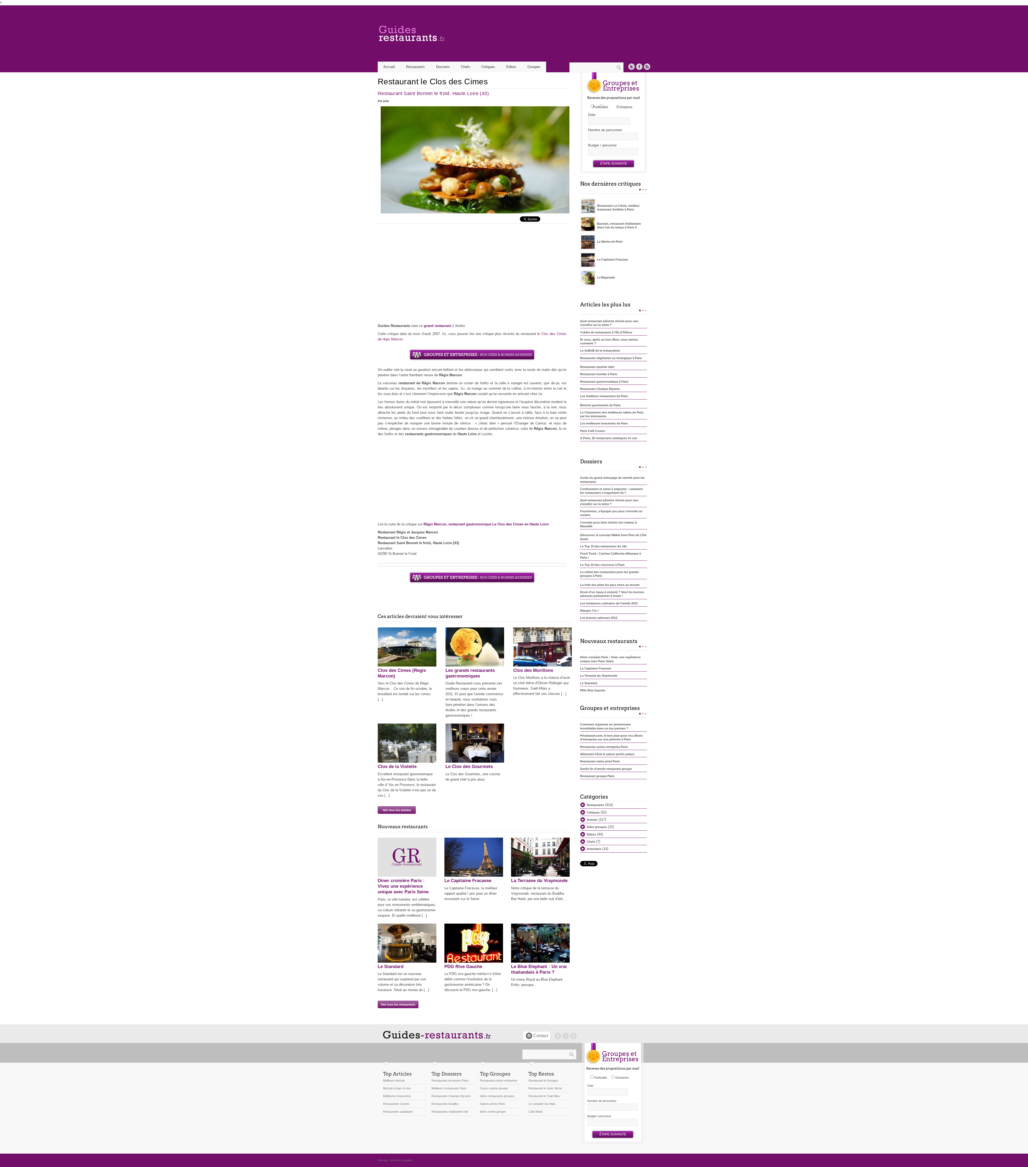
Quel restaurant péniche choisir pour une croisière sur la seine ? (609, 322)
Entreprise (624, 107)
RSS (647, 66)
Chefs (465, 67)
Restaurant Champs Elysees (600, 388)
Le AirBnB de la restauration (600, 350)
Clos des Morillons (533, 670)
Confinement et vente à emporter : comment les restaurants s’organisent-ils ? (611, 490)
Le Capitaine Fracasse (467, 880)
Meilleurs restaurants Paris (449, 1088)
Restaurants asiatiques (398, 1111)
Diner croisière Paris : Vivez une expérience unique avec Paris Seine (403, 886)
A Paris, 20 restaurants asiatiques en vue (608, 438)
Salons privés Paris (492, 1103)
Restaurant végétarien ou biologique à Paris (611, 358)
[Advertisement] (472, 274)
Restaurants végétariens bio (450, 1111)
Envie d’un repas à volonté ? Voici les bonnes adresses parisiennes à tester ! (612, 593)
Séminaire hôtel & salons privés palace (607, 754)
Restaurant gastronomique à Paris (604, 381)
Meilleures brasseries (397, 1096)
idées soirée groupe (493, 1111)
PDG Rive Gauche (463, 966)
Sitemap (383, 1160)
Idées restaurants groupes (497, 1096)
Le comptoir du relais (541, 1103)
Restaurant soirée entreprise (498, 1080)
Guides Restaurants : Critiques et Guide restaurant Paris (434, 33)
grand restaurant (437, 326)
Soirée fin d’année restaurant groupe (606, 768)
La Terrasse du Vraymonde (539, 880)
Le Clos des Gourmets (469, 766)
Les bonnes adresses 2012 (598, 617)
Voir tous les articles (397, 810)
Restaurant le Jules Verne (545, 1088)
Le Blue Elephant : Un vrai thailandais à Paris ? (539, 969)
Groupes (534, 67)
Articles (592, 819)
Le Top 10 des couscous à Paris (602, 564)
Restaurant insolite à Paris (598, 374)
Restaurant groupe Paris (597, 776)
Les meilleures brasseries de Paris (604, 423)
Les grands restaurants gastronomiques (470, 673)
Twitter (631, 66)
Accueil (389, 67)
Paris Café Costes (592, 430)
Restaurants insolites (445, 1103)
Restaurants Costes (396, 1103)
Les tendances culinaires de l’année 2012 (609, 603)
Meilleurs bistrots (394, 1080)
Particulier (600, 107)
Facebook (639, 66)
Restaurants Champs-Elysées (451, 1096)
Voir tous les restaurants (398, 1004)
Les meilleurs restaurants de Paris (604, 396)
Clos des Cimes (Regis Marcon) (402, 673)
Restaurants (595, 805)
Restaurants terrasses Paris (450, 1080)
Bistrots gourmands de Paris (600, 405)
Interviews (594, 848)
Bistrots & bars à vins (397, 1088)
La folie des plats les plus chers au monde (610, 584)
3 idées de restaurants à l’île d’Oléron (606, 332)
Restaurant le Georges (543, 1080)
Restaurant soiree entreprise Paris (604, 746)
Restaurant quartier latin (597, 366)
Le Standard (390, 966)
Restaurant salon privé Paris (600, 761)
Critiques (488, 67)
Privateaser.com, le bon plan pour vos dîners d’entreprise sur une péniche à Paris (611, 737)
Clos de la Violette (397, 766)
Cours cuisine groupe (494, 1088)
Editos (511, 67)
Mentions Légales (401, 1160)
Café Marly (535, 1111)
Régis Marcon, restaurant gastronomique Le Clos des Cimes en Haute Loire (486, 524)
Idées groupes (597, 827)
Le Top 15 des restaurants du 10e (603, 546)
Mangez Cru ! (589, 610)
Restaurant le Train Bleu (544, 1096)
